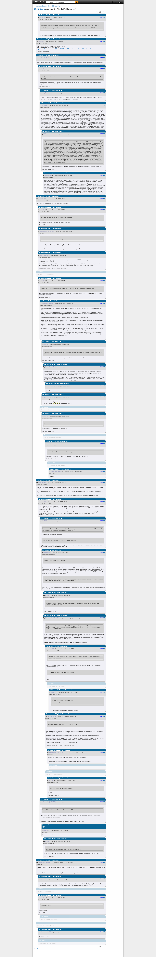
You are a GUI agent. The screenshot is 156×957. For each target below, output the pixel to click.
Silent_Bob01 (44, 255)
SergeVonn (45, 105)
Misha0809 (41, 198)
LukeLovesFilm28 (56, 471)
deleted (45, 830)
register (120, 2)
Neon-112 (50, 386)
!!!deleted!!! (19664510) (47, 231)
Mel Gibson (39, 9)
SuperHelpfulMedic (47, 303)
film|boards (38, 1)
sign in (114, 2)
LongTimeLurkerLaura (45, 58)
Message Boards (41, 6)
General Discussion (54, 6)
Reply (101, 17)
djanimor (46, 397)
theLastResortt (51, 716)
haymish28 (43, 501)
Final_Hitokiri (42, 482)
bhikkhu (40, 41)
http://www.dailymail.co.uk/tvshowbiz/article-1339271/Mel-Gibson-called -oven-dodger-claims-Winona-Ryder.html (66, 49)
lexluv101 (43, 17)
